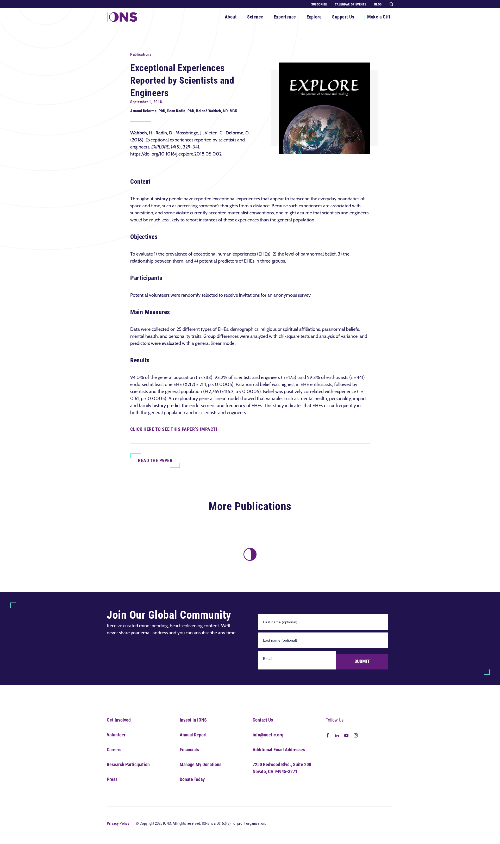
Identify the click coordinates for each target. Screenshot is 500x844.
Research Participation (128, 764)
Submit (362, 661)
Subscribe (319, 4)
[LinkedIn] (337, 735)
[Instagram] (356, 735)
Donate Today (192, 779)
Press (112, 779)
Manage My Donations (200, 764)
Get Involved (119, 720)
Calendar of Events (350, 4)
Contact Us (263, 720)
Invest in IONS (193, 720)
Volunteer (116, 734)
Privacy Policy (118, 823)
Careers (114, 749)
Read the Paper (155, 460)
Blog (378, 4)
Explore (314, 17)
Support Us (343, 17)
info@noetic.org (268, 734)
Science (255, 17)
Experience (285, 17)
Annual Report (193, 734)
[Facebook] (328, 735)
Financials (189, 749)
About (231, 17)
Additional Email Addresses (279, 749)
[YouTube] (346, 735)
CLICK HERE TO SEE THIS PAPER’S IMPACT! (173, 429)
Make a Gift (379, 17)
